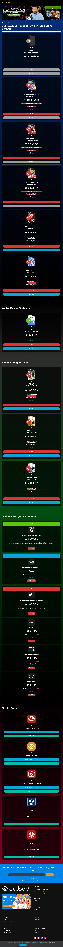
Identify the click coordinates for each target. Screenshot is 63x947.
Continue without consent (35, 944)
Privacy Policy (35, 880)
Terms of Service (41, 880)
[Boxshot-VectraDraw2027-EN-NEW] (31, 314)
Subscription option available (31, 338)
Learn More (31, 109)
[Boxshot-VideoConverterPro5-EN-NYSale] (31, 415)
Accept (23, 944)
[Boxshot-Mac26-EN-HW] (31, 211)
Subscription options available (31, 399)
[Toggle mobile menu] (60, 2)
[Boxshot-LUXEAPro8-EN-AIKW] (31, 368)
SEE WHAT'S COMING (14, 14)
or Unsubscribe (31, 878)
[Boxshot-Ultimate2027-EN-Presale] (31, 78)
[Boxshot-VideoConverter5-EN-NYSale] (31, 462)
